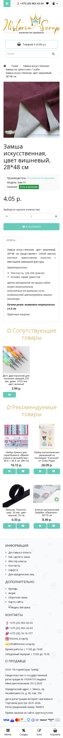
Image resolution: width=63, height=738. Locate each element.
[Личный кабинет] (55, 3)
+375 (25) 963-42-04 (31, 3)
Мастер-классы (17, 561)
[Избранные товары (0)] (47, 3)
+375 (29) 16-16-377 (21, 633)
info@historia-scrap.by (22, 644)
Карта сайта (15, 601)
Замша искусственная (36, 66)
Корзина (55, 734)
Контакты (14, 565)
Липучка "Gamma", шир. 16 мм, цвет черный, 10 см (16, 512)
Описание (13, 240)
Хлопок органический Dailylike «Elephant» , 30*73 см (47, 512)
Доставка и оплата (19, 552)
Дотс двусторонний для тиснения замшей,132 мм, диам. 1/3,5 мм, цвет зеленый (16, 379)
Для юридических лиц (21, 574)
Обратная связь (18, 597)
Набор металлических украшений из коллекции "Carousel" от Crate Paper (46, 456)
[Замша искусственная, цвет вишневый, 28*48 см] (31, 110)
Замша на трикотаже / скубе (23, 69)
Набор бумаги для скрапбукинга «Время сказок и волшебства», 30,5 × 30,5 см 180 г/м (16, 456)
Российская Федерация (40, 178)
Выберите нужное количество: (22, 209)
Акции (11, 593)
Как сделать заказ (19, 556)
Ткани (14, 66)
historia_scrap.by (18, 638)
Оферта (13, 570)
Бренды (12, 588)
